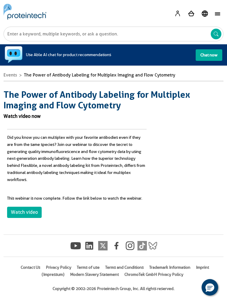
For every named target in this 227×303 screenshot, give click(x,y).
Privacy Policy (58, 267)
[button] (210, 287)
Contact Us (30, 267)
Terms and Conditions (124, 267)
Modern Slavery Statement (94, 274)
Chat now (209, 55)
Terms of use (88, 267)
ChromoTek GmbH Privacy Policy (153, 274)
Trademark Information (169, 267)
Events (10, 75)
